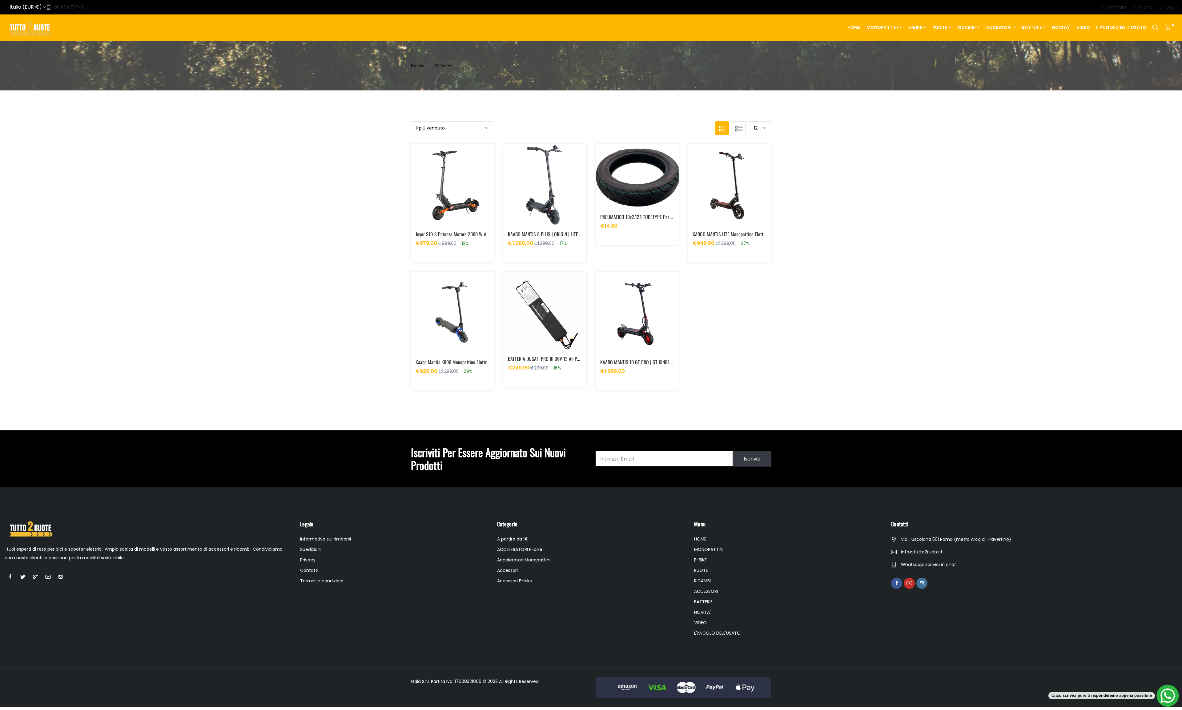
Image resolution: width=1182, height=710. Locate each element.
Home (417, 65)
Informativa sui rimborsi (325, 539)
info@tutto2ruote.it (922, 552)
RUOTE (939, 27)
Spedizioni (310, 549)
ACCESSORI (998, 27)
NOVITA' (1061, 27)
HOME (853, 27)
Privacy (308, 560)
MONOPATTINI (882, 27)
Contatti (309, 570)
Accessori (507, 570)
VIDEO (1083, 27)
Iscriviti (752, 458)
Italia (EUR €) (26, 6)
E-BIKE (915, 27)
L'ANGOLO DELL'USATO (1121, 27)
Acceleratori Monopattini (523, 560)
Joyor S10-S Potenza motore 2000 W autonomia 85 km (466, 234)
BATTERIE (1032, 27)
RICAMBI (966, 27)
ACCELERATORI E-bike (519, 549)
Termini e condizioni (321, 581)
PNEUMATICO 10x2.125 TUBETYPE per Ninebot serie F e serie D (658, 217)
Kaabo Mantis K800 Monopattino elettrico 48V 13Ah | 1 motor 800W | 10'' (483, 362)
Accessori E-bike (514, 581)
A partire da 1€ (512, 539)
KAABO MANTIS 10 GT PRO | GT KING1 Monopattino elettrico (655, 362)
